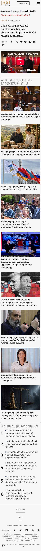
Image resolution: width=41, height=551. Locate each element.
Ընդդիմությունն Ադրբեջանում (15, 15)
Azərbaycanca (6, 11)
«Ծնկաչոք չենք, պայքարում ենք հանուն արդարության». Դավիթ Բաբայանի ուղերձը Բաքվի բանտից (20, 340)
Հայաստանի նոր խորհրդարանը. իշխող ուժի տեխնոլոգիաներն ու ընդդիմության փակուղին (20, 117)
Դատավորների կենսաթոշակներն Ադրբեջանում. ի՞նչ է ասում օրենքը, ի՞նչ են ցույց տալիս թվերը (19, 415)
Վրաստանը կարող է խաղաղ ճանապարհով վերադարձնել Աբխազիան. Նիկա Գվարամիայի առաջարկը (16, 263)
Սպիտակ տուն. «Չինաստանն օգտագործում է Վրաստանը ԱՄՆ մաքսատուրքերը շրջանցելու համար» (19, 302)
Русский (25, 11)
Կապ (20, 517)
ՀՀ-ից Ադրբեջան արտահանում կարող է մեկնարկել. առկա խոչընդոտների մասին (20, 153)
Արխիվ (5, 20)
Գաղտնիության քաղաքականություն (20, 525)
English (32, 11)
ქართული (16, 11)
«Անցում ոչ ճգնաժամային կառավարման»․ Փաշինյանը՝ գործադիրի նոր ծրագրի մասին (16, 224)
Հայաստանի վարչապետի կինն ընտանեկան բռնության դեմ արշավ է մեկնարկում (18, 378)
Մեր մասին (20, 509)
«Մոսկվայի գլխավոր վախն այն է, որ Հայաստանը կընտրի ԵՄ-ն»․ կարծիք (19, 187)
